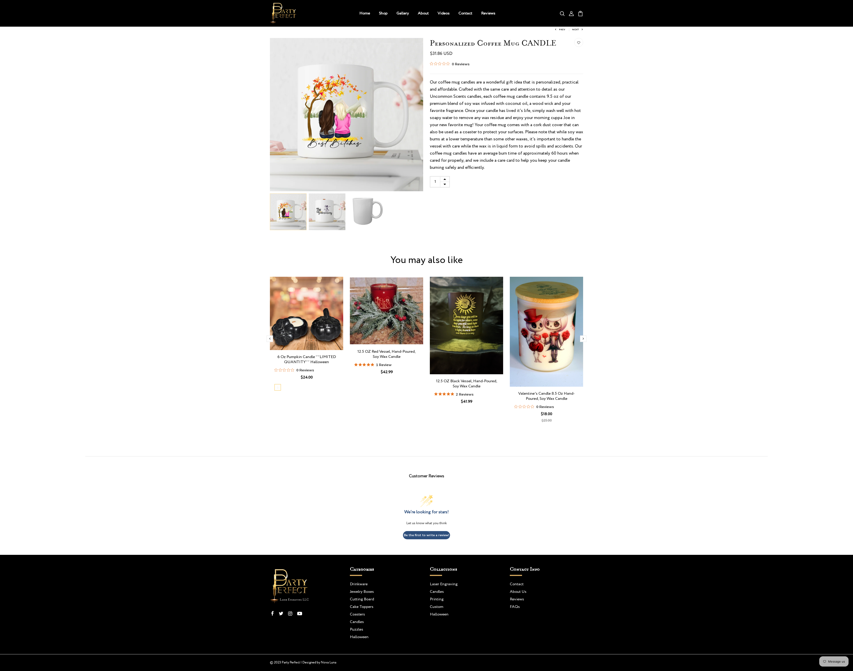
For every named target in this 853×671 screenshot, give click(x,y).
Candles (357, 622)
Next (575, 29)
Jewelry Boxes (362, 592)
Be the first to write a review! (426, 535)
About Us (518, 592)
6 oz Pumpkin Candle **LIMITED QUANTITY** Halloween (306, 359)
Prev (562, 29)
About (423, 13)
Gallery (403, 13)
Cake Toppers (361, 607)
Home (364, 13)
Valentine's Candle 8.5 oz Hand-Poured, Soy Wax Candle (546, 396)
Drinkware (359, 584)
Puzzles (356, 629)
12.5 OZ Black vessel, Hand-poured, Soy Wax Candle (466, 384)
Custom (436, 607)
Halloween (359, 637)
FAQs (515, 607)
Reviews (488, 13)
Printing (437, 599)
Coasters (357, 614)
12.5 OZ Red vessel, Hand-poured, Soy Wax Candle (386, 354)
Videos (444, 13)
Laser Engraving (444, 584)
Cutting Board (362, 599)
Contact (465, 13)
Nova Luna (328, 662)
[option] (346, 114)
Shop (383, 13)
